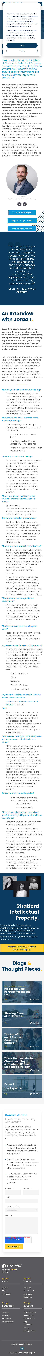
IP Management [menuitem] (8, 1321)
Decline (22, 51)
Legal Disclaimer (17, 1344)
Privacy (29, 1344)
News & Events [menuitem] (29, 1318)
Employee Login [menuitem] (29, 1331)
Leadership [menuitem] (28, 1297)
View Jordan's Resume (22, 229)
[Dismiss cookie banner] (37, 8)
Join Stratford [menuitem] (29, 1315)
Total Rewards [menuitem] (29, 1291)
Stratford (10, 701)
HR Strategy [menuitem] (28, 1294)
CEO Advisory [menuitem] (6, 1294)
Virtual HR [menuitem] (27, 1288)
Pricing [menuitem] (26, 1328)
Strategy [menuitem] (5, 1288)
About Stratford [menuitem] (30, 1312)
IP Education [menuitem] (6, 1318)
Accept (22, 45)
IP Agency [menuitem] (5, 1312)
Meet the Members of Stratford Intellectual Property (22, 948)
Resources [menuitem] (28, 1325)
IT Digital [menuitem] (5, 1291)
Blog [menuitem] (25, 1321)
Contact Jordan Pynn (22, 212)
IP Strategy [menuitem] (6, 1315)
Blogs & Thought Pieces (22, 220)
